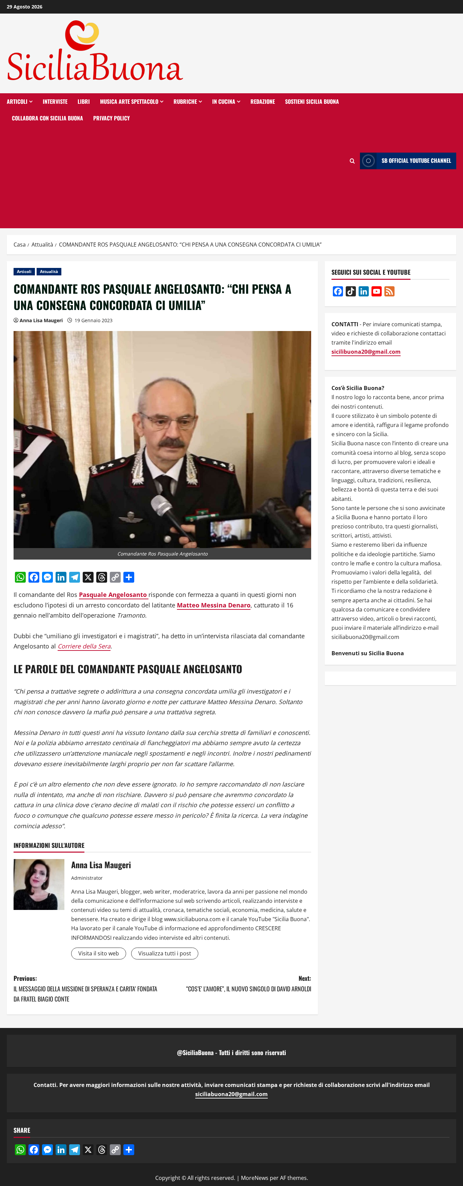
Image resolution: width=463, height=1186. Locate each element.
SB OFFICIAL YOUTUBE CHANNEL (416, 161)
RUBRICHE (185, 101)
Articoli (17, 101)
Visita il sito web (98, 953)
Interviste (55, 101)
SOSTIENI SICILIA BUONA (312, 101)
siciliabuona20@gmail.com (231, 1094)
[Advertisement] (176, 177)
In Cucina (223, 101)
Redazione (262, 101)
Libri (84, 101)
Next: (248, 983)
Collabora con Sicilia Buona (47, 118)
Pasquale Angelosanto (113, 594)
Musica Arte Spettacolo (129, 101)
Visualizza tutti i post (164, 953)
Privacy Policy (111, 118)
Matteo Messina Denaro (213, 605)
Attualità (49, 271)
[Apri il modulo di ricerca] (352, 161)
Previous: (85, 988)
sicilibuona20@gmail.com (366, 351)
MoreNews (254, 1178)
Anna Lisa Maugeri (41, 320)
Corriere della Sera (84, 646)
